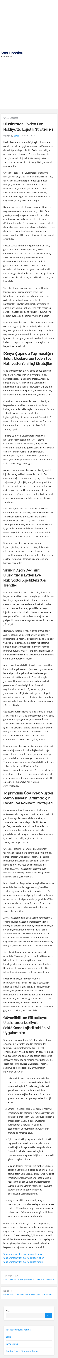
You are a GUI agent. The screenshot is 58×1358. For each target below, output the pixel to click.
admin (17, 135)
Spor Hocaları (12, 53)
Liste (8, 1336)
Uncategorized (10, 117)
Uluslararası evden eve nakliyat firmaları (23, 1253)
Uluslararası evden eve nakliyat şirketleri (23, 1257)
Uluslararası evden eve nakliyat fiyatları (23, 1261)
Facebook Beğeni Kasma (18, 1329)
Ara (8, 1310)
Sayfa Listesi (12, 1343)
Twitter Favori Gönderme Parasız (23, 1351)
